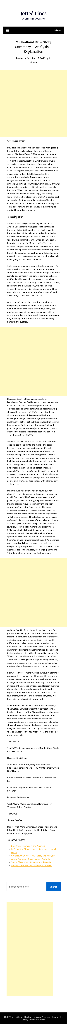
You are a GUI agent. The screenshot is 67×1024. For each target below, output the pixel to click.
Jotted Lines (34, 13)
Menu (57, 30)
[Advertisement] (33, 103)
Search (53, 886)
